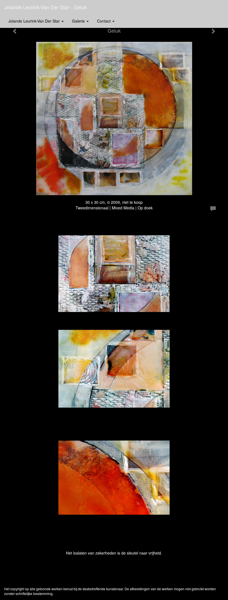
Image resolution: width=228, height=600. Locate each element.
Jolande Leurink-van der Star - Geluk (45, 7)
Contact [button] (104, 21)
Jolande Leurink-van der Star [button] (34, 21)
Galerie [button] (79, 21)
